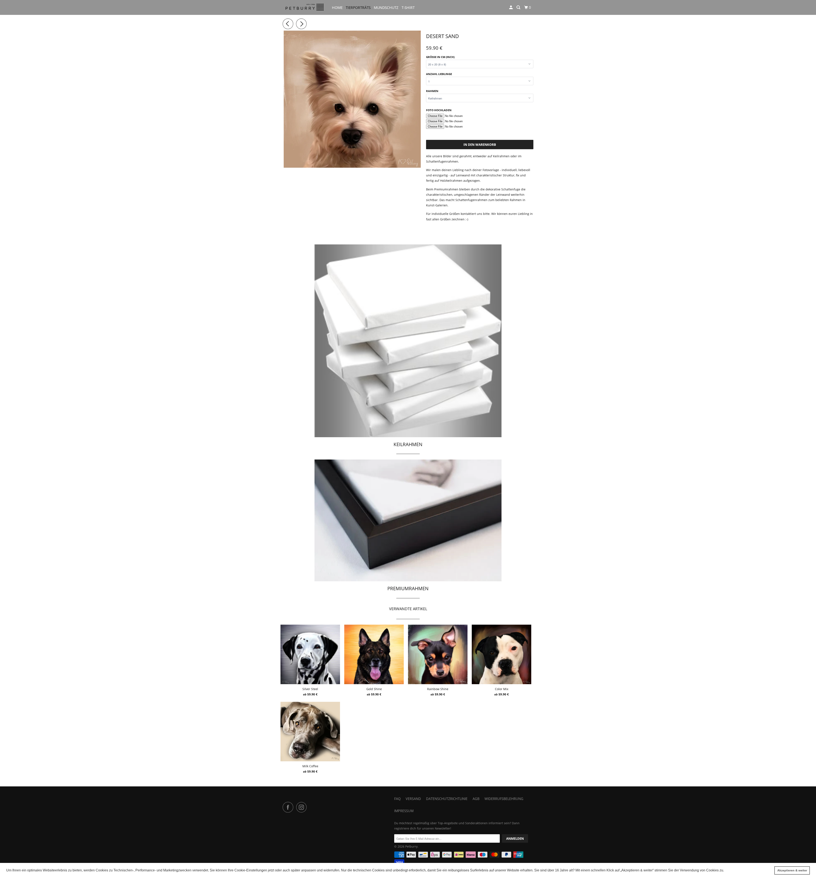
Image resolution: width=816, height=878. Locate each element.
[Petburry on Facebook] (289, 807)
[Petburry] (304, 7)
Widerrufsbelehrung (503, 798)
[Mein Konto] (511, 7)
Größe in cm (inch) (440, 57)
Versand (413, 798)
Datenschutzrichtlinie (447, 798)
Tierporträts (358, 7)
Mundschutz (386, 7)
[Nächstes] (302, 23)
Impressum (404, 810)
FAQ (397, 798)
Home (337, 7)
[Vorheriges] (289, 23)
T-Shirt (408, 7)
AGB (476, 798)
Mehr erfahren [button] (736, 870)
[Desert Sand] (352, 99)
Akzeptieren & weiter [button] (792, 870)
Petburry (411, 846)
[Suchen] (519, 7)
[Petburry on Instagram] (302, 807)
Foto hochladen (439, 110)
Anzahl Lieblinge (439, 74)
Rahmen (432, 91)
